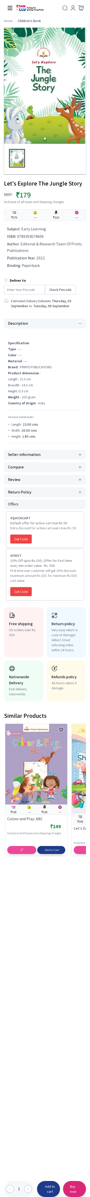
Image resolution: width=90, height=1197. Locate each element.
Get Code (21, 539)
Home (8, 21)
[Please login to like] (61, 730)
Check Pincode (60, 289)
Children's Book (29, 21)
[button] (45, 139)
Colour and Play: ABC (25, 818)
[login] (73, 8)
